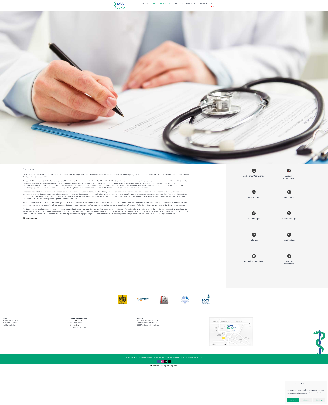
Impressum (183, 357)
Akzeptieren (293, 400)
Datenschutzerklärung (195, 357)
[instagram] (162, 361)
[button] (324, 384)
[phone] (169, 361)
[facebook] (158, 361)
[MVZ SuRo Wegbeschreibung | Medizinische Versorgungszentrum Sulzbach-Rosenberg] (231, 318)
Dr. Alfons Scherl (76, 320)
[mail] (165, 361)
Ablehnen (306, 400)
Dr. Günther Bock (77, 325)
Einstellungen (319, 400)
